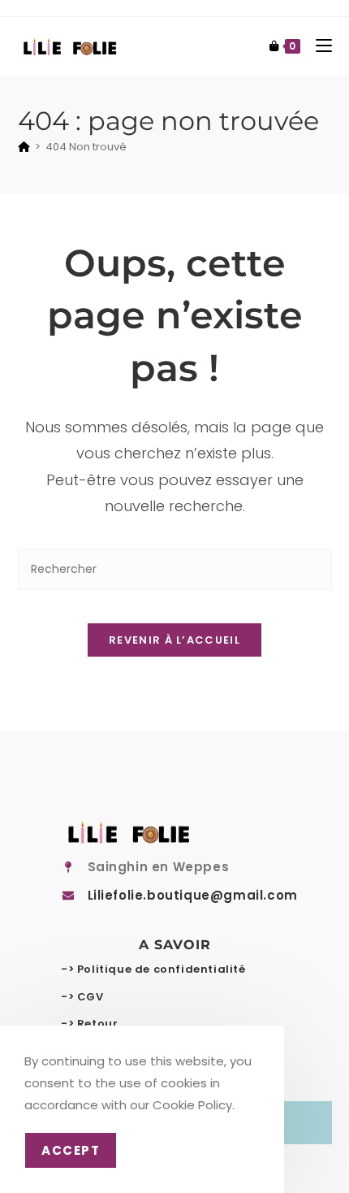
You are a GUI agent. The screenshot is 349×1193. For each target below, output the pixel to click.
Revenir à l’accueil (174, 640)
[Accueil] (24, 146)
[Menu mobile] (318, 46)
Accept (70, 1150)
